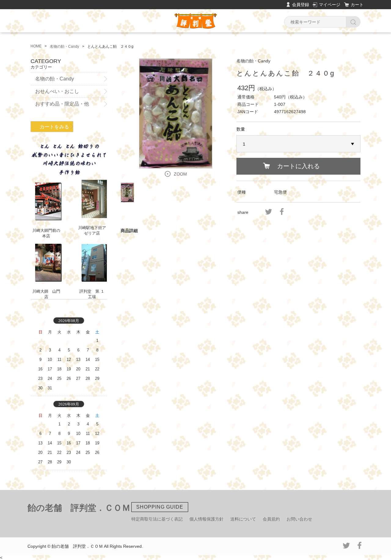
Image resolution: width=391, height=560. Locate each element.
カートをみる (54, 126)
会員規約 (271, 519)
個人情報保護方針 (206, 519)
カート (357, 4)
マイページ (329, 4)
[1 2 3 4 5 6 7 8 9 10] (298, 144)
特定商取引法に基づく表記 (157, 519)
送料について (243, 519)
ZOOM (180, 174)
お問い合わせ (299, 519)
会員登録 (300, 4)
